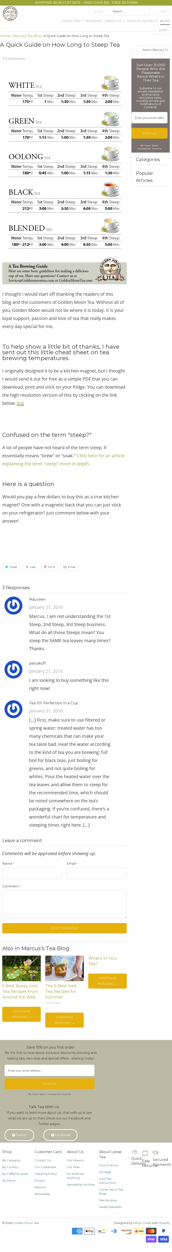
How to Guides (142, 21)
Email (71, 567)
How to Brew (108, 1165)
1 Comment (52, 1003)
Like (32, 567)
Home (5, 36)
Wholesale (42, 1194)
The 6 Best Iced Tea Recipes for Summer (60, 991)
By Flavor (9, 1180)
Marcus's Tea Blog (27, 36)
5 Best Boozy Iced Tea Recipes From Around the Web (20, 991)
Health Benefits (110, 1207)
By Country (10, 1167)
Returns (40, 1187)
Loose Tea (71, 21)
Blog (165, 21)
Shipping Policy (45, 1173)
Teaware (93, 21)
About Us (114, 21)
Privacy (39, 1180)
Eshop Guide (142, 1223)
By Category (11, 1160)
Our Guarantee (45, 1167)
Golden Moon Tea (26, 1223)
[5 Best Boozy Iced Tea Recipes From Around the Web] (21, 980)
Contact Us (42, 1160)
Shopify (164, 1223)
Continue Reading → (22, 1014)
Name (8, 864)
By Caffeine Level (15, 1173)
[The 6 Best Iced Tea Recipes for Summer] (64, 980)
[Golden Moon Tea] (10, 15)
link (20, 403)
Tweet (13, 567)
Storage (105, 1172)
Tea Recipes (108, 1200)
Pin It (51, 567)
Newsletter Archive (81, 1184)
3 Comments (13, 58)
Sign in (98, 11)
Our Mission (75, 1160)
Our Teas (73, 1167)
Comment (11, 886)
